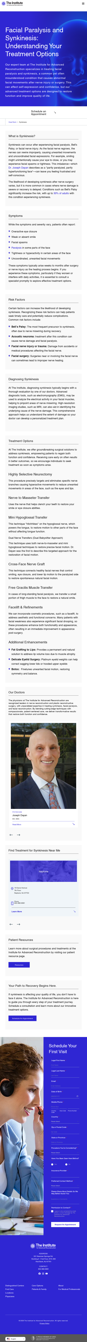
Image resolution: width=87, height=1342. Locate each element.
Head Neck (12, 121)
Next (18, 835)
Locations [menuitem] (9, 1292)
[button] (15, 1339)
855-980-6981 (19, 902)
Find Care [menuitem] (9, 1288)
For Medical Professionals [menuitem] (69, 1288)
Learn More (17, 912)
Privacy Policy (44, 1323)
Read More (16, 824)
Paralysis (16, 247)
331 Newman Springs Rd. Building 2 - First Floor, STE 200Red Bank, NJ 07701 (44, 1259)
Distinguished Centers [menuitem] (14, 1285)
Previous (11, 835)
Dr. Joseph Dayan (18, 167)
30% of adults (62, 193)
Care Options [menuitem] (37, 1285)
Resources (19, 964)
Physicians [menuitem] (9, 1296)
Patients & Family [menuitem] (39, 1288)
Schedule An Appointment (22, 1018)
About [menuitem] (60, 1285)
